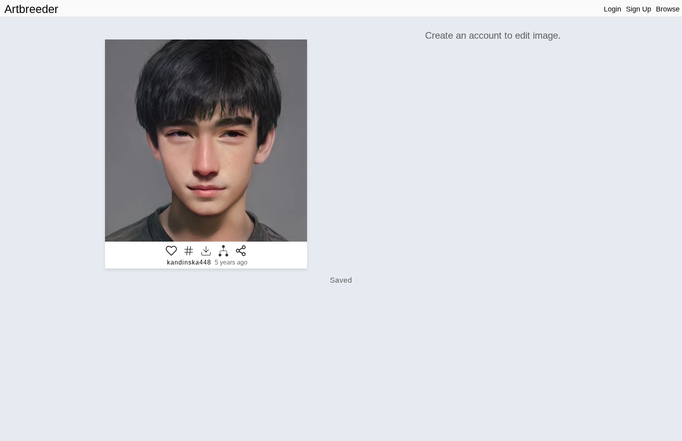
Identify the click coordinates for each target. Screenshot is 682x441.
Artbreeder (31, 9)
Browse (668, 9)
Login (612, 9)
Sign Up (638, 9)
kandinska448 (189, 262)
